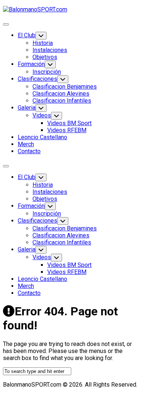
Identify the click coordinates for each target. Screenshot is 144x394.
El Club (26, 35)
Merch (26, 144)
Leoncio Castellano (42, 137)
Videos (41, 115)
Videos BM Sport (69, 123)
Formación (31, 64)
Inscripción (46, 71)
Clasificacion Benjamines (64, 86)
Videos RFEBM (66, 130)
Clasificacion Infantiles (61, 100)
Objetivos (44, 57)
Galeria (26, 107)
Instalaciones (49, 50)
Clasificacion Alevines (60, 93)
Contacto (29, 151)
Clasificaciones (37, 78)
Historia (42, 43)
